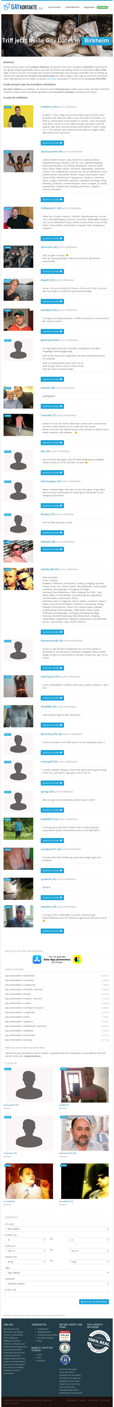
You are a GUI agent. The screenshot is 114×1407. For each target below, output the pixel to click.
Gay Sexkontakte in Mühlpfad (57, 1030)
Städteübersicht (72, 7)
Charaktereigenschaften (47, 1335)
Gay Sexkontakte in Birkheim (53, 1315)
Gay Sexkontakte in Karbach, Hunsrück (57, 998)
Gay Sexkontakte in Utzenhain (57, 980)
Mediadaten (72, 1400)
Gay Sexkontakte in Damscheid (57, 1035)
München (41, 1360)
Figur (7, 1267)
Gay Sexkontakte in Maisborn (57, 1021)
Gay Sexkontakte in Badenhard (57, 975)
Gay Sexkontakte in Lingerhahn (57, 1012)
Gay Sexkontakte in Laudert (57, 1003)
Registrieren (95, 7)
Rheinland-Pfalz (32, 1315)
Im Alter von (11, 1235)
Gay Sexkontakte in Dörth (57, 1016)
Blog (39, 1341)
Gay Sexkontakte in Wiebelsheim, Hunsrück (57, 1026)
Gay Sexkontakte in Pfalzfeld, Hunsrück (57, 989)
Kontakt (82, 1400)
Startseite (8, 1315)
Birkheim (72, 107)
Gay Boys (51, 78)
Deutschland (19, 1315)
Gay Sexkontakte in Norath (57, 994)
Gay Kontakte (54, 7)
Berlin (39, 1354)
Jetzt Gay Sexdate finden (95, 1301)
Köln (39, 1357)
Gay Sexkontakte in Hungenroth (57, 984)
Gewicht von (11, 1256)
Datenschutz (93, 1400)
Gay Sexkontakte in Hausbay (57, 1039)
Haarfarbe (10, 1278)
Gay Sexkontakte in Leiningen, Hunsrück (57, 1007)
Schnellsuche (43, 1329)
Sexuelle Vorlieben (45, 1338)
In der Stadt (10, 1289)
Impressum (105, 1400)
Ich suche (9, 1224)
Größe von (10, 1246)
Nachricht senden (51, 142)
